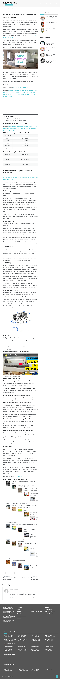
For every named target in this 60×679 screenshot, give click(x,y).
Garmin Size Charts (8, 636)
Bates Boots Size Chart (49, 636)
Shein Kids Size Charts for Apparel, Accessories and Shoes (51, 29)
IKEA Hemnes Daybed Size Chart (13, 118)
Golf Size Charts (7, 669)
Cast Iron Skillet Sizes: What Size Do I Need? (33, 548)
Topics (47, 3)
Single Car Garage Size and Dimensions (20, 539)
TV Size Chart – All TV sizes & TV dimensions (50, 42)
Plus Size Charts (48, 669)
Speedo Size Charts (35, 639)
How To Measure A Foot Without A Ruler (26, 562)
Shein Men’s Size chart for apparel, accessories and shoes (51, 24)
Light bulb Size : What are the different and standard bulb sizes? (30, 530)
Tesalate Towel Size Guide (23, 526)
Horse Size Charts (21, 669)
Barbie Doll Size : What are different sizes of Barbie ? (34, 494)
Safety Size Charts (8, 670)
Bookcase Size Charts (8, 646)
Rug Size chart (34, 647)
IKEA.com (19, 476)
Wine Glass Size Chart (29, 563)
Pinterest (26, 572)
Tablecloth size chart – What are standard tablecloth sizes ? (24, 505)
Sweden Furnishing (17, 376)
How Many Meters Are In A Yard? (25, 507)
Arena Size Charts (48, 637)
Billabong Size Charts (22, 635)
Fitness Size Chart (8, 649)
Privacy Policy (20, 613)
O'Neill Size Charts (35, 636)
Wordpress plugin (48, 609)
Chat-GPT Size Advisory (50, 611)
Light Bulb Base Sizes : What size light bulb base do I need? (24, 524)
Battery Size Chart (35, 646)
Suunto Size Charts (49, 640)
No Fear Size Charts (35, 640)
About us (19, 611)
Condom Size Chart (8, 650)
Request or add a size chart (37, 3)
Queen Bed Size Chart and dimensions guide (19, 126)
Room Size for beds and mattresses (21, 94)
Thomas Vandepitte (14, 17)
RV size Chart (7, 647)
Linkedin (34, 572)
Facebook (9, 572)
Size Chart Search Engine (50, 613)
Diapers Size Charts (22, 650)
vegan (19, 672)
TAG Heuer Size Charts (9, 635)
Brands (44, 3)
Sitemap (32, 613)
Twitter (17, 572)
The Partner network (21, 615)
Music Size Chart (34, 649)
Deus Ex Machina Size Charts (10, 639)
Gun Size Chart (48, 649)
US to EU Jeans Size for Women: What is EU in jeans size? (30, 578)
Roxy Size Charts (21, 636)
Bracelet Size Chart (22, 647)
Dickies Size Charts (8, 637)
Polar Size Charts (34, 635)
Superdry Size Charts (22, 639)
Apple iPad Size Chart (50, 54)
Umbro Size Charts (21, 640)
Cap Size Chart (48, 647)
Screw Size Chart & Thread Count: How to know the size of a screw (51, 60)
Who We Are (52, 3)
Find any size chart (27, 3)
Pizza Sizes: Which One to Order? (19, 560)
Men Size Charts (7, 657)
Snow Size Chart (48, 650)
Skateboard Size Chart (22, 649)
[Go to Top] (57, 676)
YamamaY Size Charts (8, 640)
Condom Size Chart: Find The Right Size (51, 48)
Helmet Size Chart (35, 650)
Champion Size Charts (36, 637)
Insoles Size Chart (21, 646)
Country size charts (49, 646)
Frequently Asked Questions (20, 87)
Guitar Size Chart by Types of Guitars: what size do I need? (10, 578)
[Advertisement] (20, 106)
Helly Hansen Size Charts (23, 637)
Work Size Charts (34, 670)
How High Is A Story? (22, 541)
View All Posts (12, 597)
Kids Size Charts (21, 657)
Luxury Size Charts (35, 669)
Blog (57, 3)
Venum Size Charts (49, 639)
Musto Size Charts (48, 635)
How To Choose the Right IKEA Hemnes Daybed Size (17, 120)
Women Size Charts (35, 657)
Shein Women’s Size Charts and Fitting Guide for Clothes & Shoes (51, 18)
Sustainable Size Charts (23, 670)
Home (3, 8)
